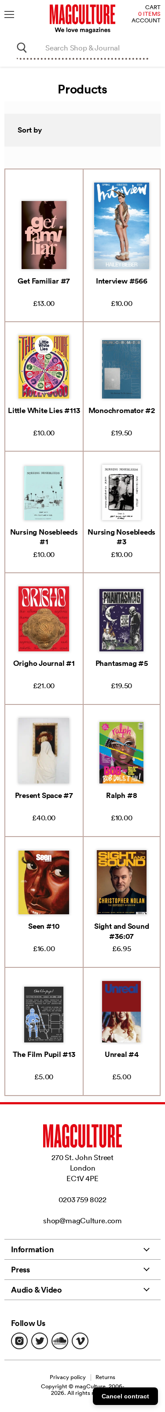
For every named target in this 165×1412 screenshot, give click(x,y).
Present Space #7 (44, 795)
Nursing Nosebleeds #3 (121, 536)
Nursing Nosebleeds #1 (44, 536)
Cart (153, 7)
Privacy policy (68, 1377)
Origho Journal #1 (44, 663)
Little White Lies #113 (44, 410)
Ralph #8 (121, 795)
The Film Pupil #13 (44, 1054)
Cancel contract (125, 1396)
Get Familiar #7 (44, 281)
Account (146, 21)
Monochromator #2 (121, 410)
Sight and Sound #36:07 (121, 931)
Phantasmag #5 (121, 663)
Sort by (30, 130)
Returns (105, 1377)
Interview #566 (121, 281)
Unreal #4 (122, 1054)
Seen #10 (43, 926)
